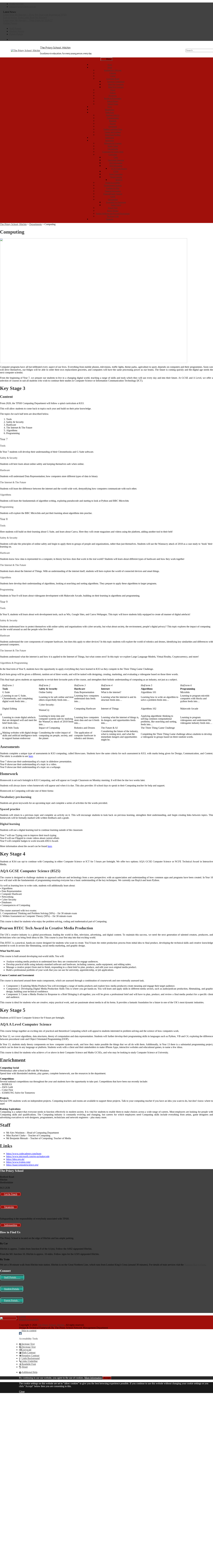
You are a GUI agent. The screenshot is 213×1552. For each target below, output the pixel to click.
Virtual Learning (116, 177)
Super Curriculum (116, 174)
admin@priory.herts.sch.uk (22, 6)
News (109, 107)
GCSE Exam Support (119, 169)
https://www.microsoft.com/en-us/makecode (27, 1156)
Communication (113, 118)
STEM (115, 171)
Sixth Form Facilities (113, 135)
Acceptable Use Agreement (116, 202)
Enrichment (113, 126)
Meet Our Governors (116, 84)
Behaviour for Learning (112, 143)
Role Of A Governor (115, 87)
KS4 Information (116, 166)
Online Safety (116, 205)
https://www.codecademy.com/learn (23, 1153)
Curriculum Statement (116, 160)
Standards (112, 121)
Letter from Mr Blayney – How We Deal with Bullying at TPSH (35, 14)
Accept (107, 1378)
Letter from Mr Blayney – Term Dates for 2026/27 (28, 20)
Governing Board (112, 79)
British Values (113, 146)
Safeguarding (113, 199)
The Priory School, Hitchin (55, 47)
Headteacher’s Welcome (112, 70)
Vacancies (109, 219)
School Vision (113, 104)
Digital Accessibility (112, 183)
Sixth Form (109, 112)
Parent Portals (16, 34)
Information (109, 140)
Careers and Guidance (113, 132)
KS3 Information (116, 163)
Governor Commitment (115, 82)
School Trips (113, 208)
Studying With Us (112, 115)
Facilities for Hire (112, 188)
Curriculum (113, 155)
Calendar (112, 73)
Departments (109, 110)
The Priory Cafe (113, 216)
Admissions (109, 138)
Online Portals (10, 23)
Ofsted (112, 90)
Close (22, 1391)
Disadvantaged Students (113, 185)
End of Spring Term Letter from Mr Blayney (25, 17)
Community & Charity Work (112, 152)
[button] (20, 1333)
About (109, 67)
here (31, 756)
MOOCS (119, 180)
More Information (93, 1377)
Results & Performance (112, 98)
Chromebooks (113, 149)
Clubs (116, 157)
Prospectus (113, 96)
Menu (108, 59)
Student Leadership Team (113, 129)
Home (109, 65)
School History (112, 101)
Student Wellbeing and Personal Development (113, 214)
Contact (113, 76)
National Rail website (195, 1264)
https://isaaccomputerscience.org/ (22, 1164)
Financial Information (113, 191)
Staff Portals (15, 28)
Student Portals (16, 31)
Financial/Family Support (112, 194)
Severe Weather (113, 211)
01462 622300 (16, 3)
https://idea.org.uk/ (15, 1159)
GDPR (112, 197)
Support (113, 124)
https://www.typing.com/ (18, 1162)
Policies (113, 93)
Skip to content (29, 1330)
